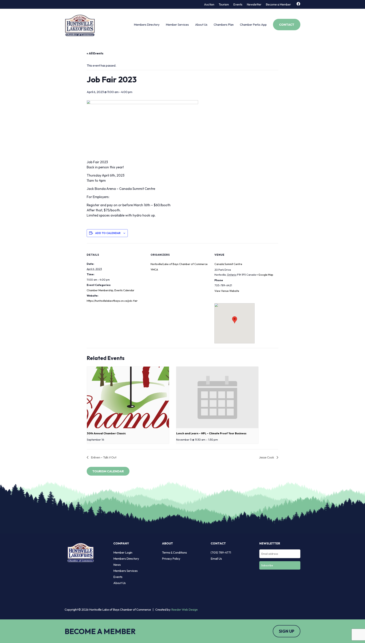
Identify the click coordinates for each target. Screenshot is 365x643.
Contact (286, 24)
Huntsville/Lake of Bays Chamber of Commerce (179, 264)
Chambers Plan (224, 24)
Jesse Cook (267, 457)
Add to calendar (108, 233)
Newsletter (254, 4)
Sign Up (286, 631)
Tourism (224, 4)
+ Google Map (264, 274)
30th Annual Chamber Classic (106, 433)
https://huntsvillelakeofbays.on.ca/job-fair (112, 300)
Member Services (177, 24)
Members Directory (146, 24)
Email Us (216, 558)
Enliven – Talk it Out (103, 457)
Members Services (125, 571)
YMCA (154, 269)
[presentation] (128, 397)
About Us (201, 24)
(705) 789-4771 (221, 552)
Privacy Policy (171, 558)
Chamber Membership (100, 290)
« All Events (95, 53)
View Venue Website (226, 291)
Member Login (122, 552)
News (117, 565)
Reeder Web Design (184, 609)
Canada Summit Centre (228, 264)
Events (237, 4)
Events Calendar (124, 290)
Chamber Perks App (253, 24)
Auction (209, 4)
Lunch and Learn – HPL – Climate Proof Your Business (211, 433)
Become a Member (278, 4)
